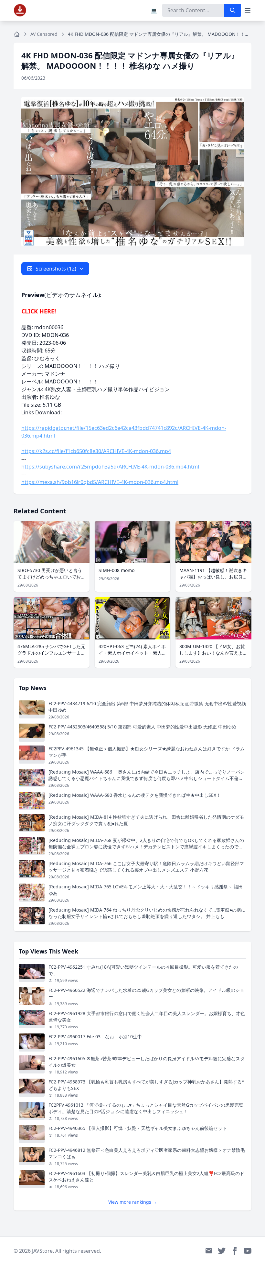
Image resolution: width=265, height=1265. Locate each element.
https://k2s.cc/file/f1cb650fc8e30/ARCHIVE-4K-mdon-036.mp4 (96, 451)
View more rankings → (132, 1202)
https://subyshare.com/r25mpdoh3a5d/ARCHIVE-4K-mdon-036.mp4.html (110, 466)
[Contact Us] (209, 1251)
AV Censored (44, 34)
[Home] (17, 34)
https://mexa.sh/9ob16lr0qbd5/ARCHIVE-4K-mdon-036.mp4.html (99, 482)
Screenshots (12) (56, 268)
